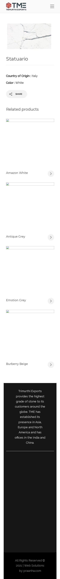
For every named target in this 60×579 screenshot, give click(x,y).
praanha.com (32, 570)
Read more (51, 174)
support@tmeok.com (20, 544)
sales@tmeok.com (18, 537)
